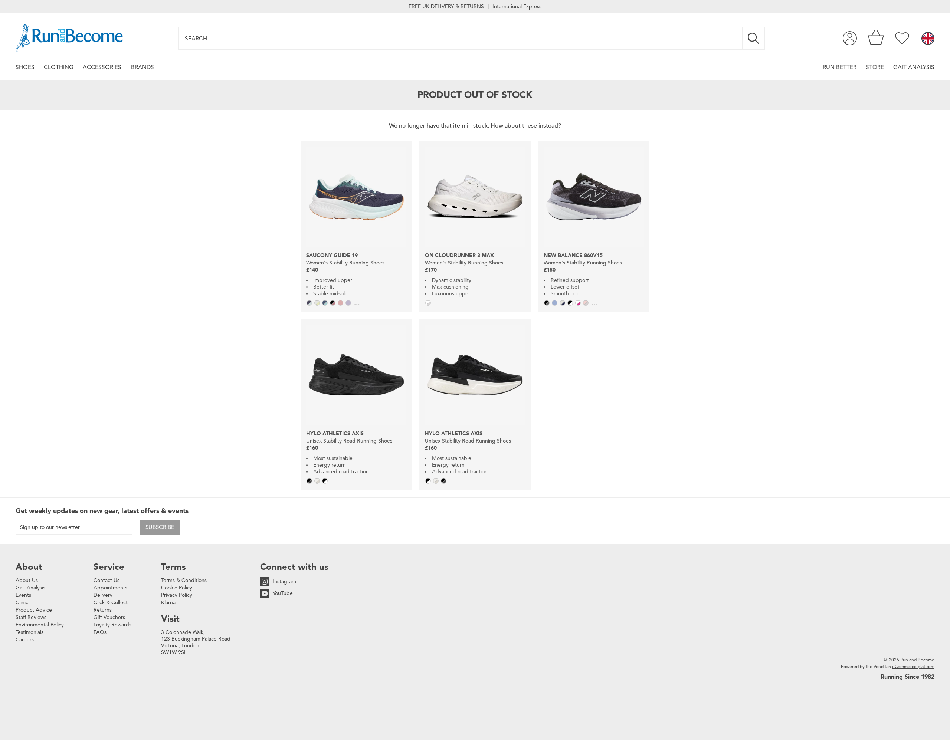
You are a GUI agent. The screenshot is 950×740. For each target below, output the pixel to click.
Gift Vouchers (109, 617)
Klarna (168, 602)
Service (109, 566)
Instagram (284, 581)
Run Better (839, 66)
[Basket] (876, 38)
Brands (142, 66)
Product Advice (34, 610)
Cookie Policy (176, 588)
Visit (170, 618)
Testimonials (29, 632)
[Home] (69, 38)
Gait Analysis (913, 66)
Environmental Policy (40, 625)
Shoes (25, 66)
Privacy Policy (176, 595)
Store (875, 66)
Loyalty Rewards (112, 625)
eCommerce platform (913, 666)
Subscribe (159, 527)
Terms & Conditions (184, 580)
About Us (27, 580)
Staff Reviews (31, 617)
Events (23, 595)
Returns (103, 610)
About (29, 566)
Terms (173, 566)
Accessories (102, 66)
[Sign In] (850, 38)
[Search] (754, 38)
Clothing (58, 66)
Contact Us (106, 580)
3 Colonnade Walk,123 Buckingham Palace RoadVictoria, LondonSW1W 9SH (195, 642)
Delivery (103, 595)
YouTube (283, 593)
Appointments (110, 588)
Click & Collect (111, 602)
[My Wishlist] (902, 38)
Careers (25, 640)
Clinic (22, 602)
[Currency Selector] (927, 39)
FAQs (100, 632)
